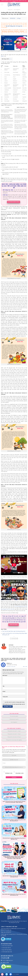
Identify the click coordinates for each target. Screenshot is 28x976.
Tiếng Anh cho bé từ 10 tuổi (14, 737)
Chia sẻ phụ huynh (14, 719)
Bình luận (25, 666)
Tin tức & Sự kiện (14, 716)
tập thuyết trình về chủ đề (7, 609)
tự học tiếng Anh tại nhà (20, 606)
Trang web (5, 696)
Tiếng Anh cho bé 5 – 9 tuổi (14, 734)
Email (4, 691)
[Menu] (2, 4)
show (10, 58)
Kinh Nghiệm (17, 9)
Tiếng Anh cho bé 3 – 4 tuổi (14, 731)
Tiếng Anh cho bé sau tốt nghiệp (14, 740)
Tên (3, 686)
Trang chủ (10, 9)
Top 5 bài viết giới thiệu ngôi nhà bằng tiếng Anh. (13, 631)
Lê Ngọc (19, 18)
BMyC (2, 56)
